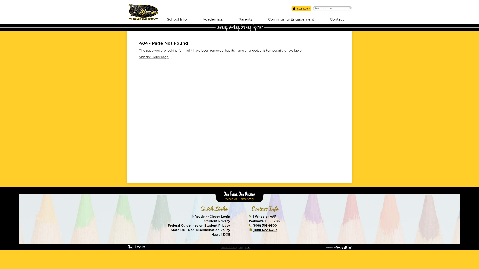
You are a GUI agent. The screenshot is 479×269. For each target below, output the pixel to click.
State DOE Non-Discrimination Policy (200, 230)
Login (136, 247)
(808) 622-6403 (265, 230)
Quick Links (214, 208)
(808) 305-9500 (265, 225)
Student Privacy (217, 221)
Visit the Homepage (154, 57)
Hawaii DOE (221, 234)
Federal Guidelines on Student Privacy (199, 225)
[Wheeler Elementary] (143, 12)
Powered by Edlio (339, 247)
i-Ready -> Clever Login (211, 216)
